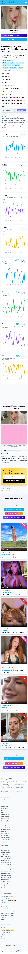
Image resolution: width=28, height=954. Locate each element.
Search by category (13, 505)
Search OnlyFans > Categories (8, 911)
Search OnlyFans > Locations (8, 913)
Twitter (12, 490)
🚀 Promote (6, 110)
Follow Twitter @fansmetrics (8, 945)
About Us (3, 927)
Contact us (3, 934)
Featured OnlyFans (6, 909)
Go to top (21, 953)
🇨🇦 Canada (20, 63)
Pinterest (19, 490)
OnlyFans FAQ (4, 917)
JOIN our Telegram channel (8, 943)
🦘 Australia (6, 65)
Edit (12, 91)
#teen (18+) (16, 65)
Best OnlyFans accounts (7, 896)
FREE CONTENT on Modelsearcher (14, 36)
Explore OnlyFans (5, 898)
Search (11, 953)
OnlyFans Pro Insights (6, 941)
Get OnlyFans (14, 40)
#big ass (5, 68)
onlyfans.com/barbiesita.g (16, 445)
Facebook (5, 490)
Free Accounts (4, 904)
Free (3, 953)
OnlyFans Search (5, 907)
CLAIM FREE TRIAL (8, 557)
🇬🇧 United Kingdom (9, 63)
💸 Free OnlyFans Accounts (13, 509)
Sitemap (3, 919)
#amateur (13, 68)
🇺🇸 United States (8, 60)
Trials (7, 953)
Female (6, 91)
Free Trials (3, 902)
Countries (25, 953)
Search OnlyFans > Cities (7, 915)
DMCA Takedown (5, 939)
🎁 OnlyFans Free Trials (13, 513)
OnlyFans (5, 800)
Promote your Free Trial (7, 932)
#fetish (21, 68)
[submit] (14, 481)
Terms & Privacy (5, 936)
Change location (7, 70)
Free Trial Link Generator (8, 900)
